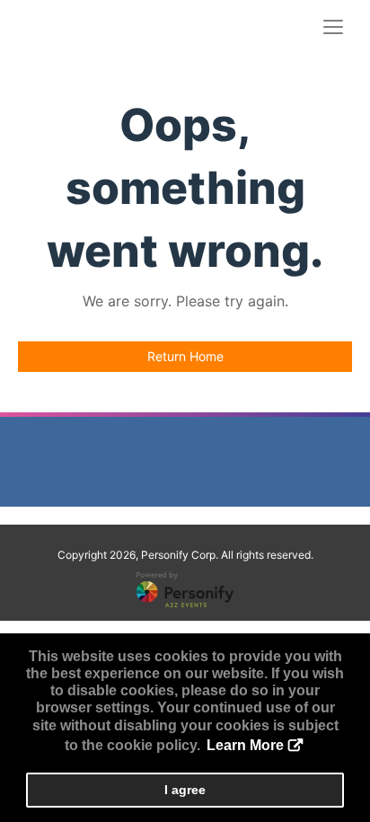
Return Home (185, 356)
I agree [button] (185, 789)
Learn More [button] (245, 745)
